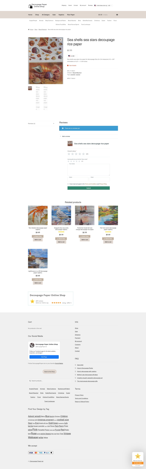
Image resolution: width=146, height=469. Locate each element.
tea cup (53, 434)
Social (70, 5)
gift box (45, 423)
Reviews (90, 5)
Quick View (38, 236)
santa (38, 434)
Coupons (77, 344)
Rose (34, 433)
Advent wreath (34, 416)
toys (58, 434)
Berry (43, 416)
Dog (34, 423)
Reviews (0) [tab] (31, 123)
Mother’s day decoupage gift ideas (87, 375)
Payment (77, 338)
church (55, 420)
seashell (72, 74)
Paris (57, 426)
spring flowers (46, 433)
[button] (60, 40)
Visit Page (44, 357)
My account (83, 5)
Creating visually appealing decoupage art (89, 378)
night (48, 426)
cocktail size (63, 419)
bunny (52, 416)
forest (41, 423)
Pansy (52, 426)
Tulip (61, 433)
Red (63, 429)
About (76, 348)
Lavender (41, 426)
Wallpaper (33, 437)
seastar (78, 74)
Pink (34, 429)
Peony (61, 426)
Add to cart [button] (38, 239)
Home (30, 14)
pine (30, 429)
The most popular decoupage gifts (87, 381)
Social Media (59, 363)
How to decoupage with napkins (86, 371)
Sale (54, 14)
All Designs (46, 14)
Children (64, 416)
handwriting (61, 423)
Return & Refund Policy (82, 402)
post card (52, 430)
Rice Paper (71, 14)
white (41, 437)
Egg (37, 422)
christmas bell (32, 420)
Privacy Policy (103, 184)
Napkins (61, 14)
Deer (30, 423)
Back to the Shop (49, 372)
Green (55, 423)
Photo (66, 426)
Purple (57, 429)
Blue (47, 416)
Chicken (57, 416)
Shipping (64, 5)
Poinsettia (41, 430)
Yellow (46, 437)
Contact (76, 5)
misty (46, 426)
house (36, 426)
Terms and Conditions (91, 184)
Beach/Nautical (43, 29)
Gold (50, 422)
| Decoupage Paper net (36, 461)
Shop (37, 14)
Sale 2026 (80, 365)
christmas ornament (46, 419)
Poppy (47, 430)
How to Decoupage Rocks (85, 368)
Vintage (67, 433)
